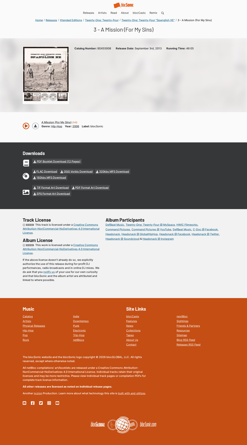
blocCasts (132, 316)
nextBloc (182, 316)
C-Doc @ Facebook (205, 229)
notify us (49, 272)
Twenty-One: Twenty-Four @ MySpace (150, 224)
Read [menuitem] (114, 12)
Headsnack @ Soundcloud (122, 238)
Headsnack (113, 234)
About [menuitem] (125, 12)
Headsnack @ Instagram (158, 238)
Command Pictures (118, 229)
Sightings (182, 321)
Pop (25, 335)
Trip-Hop (79, 335)
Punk (76, 325)
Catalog (28, 316)
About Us (132, 340)
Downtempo (81, 321)
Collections (133, 330)
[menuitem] (162, 12)
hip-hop (56, 126)
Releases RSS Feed (188, 344)
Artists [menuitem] (102, 12)
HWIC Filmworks (187, 224)
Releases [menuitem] (88, 12)
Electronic (79, 330)
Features (131, 321)
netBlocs (78, 340)
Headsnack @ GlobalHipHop (139, 234)
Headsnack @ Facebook (174, 234)
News (129, 325)
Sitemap (182, 335)
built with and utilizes (131, 393)
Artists (27, 321)
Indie (76, 316)
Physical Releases (34, 325)
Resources (183, 330)
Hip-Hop (28, 330)
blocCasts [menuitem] (139, 12)
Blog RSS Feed (186, 340)
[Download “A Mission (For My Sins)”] (35, 126)
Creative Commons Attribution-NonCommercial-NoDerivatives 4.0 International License (61, 228)
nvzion (38, 393)
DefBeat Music (115, 224)
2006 (75, 126)
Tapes (130, 335)
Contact (131, 344)
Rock (26, 340)
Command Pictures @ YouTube (151, 229)
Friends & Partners (188, 325)
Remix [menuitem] (153, 12)
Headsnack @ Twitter (205, 234)
